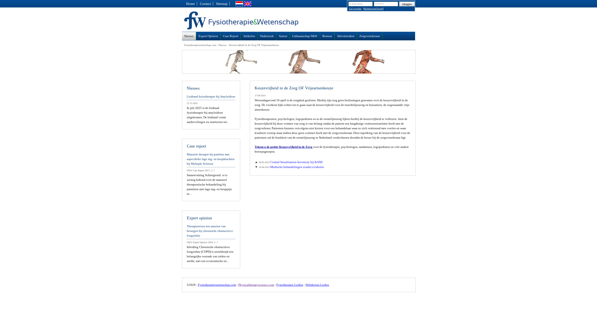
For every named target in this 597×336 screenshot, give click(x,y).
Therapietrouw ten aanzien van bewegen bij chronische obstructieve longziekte (210, 230)
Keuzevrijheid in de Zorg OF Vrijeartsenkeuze (254, 45)
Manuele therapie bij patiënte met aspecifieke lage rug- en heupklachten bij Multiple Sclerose (211, 159)
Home (190, 4)
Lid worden (355, 8)
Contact (205, 4)
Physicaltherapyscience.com (256, 285)
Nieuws (222, 45)
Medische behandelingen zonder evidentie (291, 167)
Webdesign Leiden (317, 285)
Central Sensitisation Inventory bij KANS (291, 162)
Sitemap (222, 4)
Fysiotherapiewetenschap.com (200, 45)
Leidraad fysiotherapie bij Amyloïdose (211, 96)
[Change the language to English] (247, 5)
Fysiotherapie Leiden (289, 285)
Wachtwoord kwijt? (373, 8)
